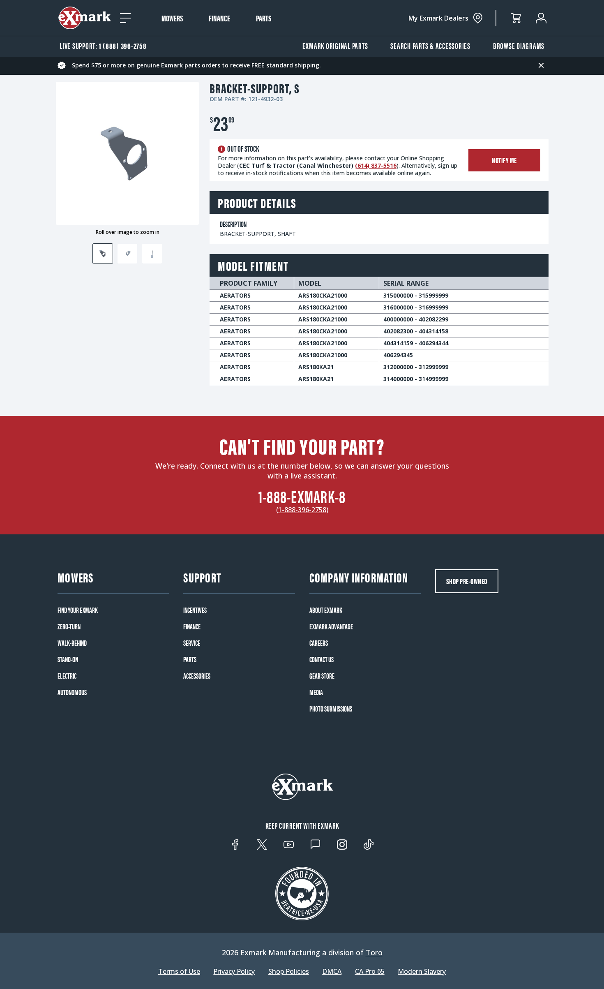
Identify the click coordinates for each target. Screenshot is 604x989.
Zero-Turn (69, 626)
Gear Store (321, 676)
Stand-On (68, 659)
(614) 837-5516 (376, 165)
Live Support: (103, 45)
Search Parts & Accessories (430, 45)
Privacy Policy (234, 971)
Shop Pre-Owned (466, 581)
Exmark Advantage (331, 626)
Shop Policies (288, 971)
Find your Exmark (78, 610)
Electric (67, 676)
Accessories (196, 676)
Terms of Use (179, 971)
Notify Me (504, 160)
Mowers (172, 18)
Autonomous (72, 692)
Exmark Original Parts (335, 45)
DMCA (331, 971)
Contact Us (321, 659)
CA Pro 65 (370, 971)
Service (191, 643)
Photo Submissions (330, 709)
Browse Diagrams (518, 45)
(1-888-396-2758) (302, 509)
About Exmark (325, 610)
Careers (318, 643)
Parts (263, 18)
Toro (374, 952)
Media (316, 692)
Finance (219, 18)
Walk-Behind (72, 643)
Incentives (195, 610)
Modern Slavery (422, 971)
